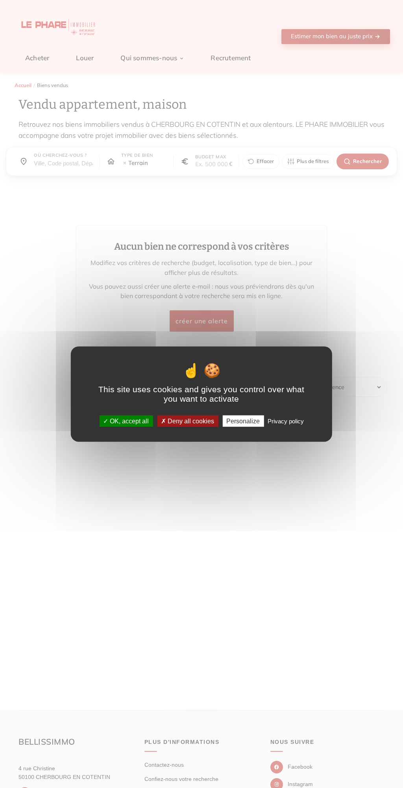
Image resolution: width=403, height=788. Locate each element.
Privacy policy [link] (286, 421)
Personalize (243, 421)
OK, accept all (128, 421)
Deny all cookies (190, 421)
